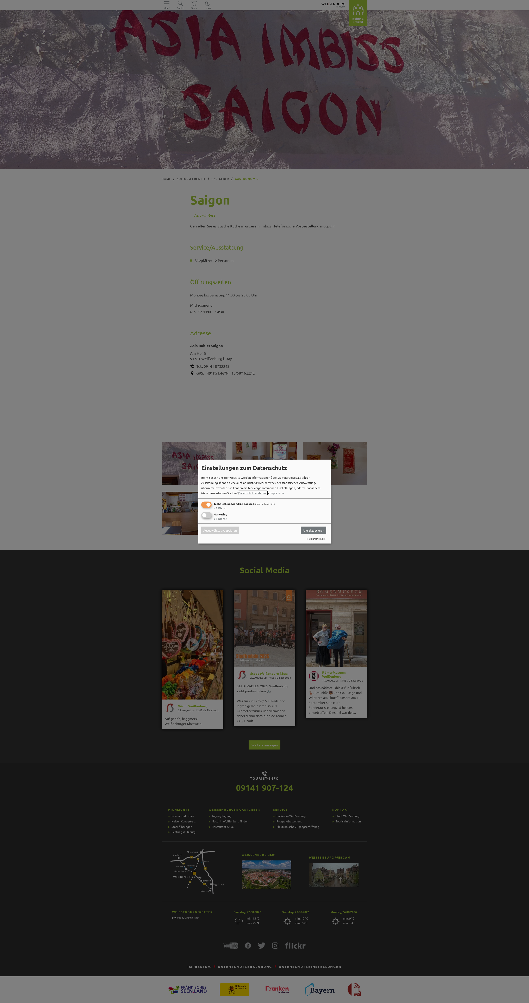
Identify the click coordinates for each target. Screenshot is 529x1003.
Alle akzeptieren (313, 530)
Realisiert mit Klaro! (316, 538)
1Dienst (220, 508)
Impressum (277, 493)
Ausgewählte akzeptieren (220, 530)
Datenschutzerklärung (252, 493)
